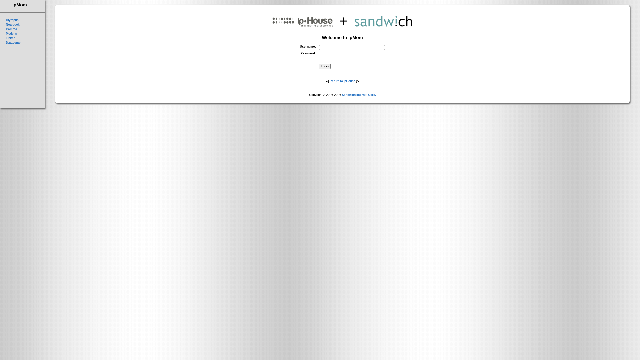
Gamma (11, 29)
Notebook (13, 24)
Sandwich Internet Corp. (359, 95)
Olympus (12, 20)
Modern (11, 34)
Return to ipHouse (343, 81)
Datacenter (14, 42)
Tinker (10, 38)
